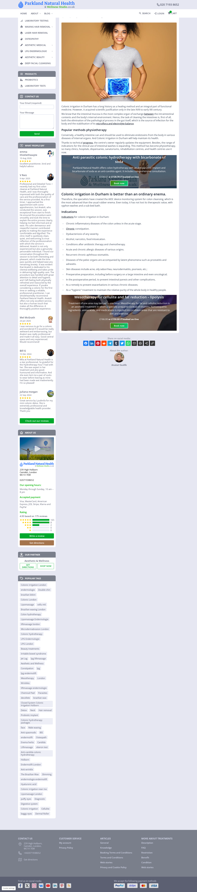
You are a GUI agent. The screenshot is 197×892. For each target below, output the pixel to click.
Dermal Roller (42, 813)
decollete (25, 697)
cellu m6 (41, 604)
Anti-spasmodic (28, 732)
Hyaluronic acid (28, 784)
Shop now (45, 566)
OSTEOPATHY (32, 38)
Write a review (36, 535)
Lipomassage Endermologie (34, 619)
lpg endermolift (28, 673)
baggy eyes (26, 813)
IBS (41, 732)
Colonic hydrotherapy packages (31, 721)
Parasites (42, 692)
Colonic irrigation (29, 808)
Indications (67, 216)
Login (160, 13)
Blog (47, 13)
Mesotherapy (27, 678)
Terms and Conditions (111, 857)
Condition (146, 862)
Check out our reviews (37, 420)
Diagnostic (40, 798)
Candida (41, 742)
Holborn (25, 759)
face (23, 727)
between (149, 114)
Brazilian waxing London (33, 609)
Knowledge (106, 847)
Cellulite (45, 808)
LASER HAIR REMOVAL (36, 32)
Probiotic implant (29, 715)
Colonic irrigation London (33, 584)
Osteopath (41, 737)
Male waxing (34, 727)
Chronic (70, 228)
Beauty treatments (30, 648)
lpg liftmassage (38, 658)
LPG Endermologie (30, 638)
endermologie (28, 589)
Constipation (27, 668)
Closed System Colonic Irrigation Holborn (32, 704)
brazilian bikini (28, 594)
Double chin (44, 589)
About (34, 13)
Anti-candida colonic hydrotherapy (31, 753)
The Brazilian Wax (30, 774)
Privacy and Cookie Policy (113, 867)
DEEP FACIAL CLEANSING (38, 63)
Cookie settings (8, 888)
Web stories (106, 862)
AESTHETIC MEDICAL (35, 45)
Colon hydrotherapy (31, 614)
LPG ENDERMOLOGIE (36, 51)
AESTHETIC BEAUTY (35, 57)
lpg (38, 668)
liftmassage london (30, 624)
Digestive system (29, 803)
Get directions (37, 542)
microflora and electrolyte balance (115, 123)
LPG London (27, 643)
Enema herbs (27, 742)
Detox (24, 710)
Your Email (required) (31, 103)
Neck (32, 710)
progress (88, 142)
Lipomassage (27, 604)
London (41, 678)
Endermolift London (31, 764)
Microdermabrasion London (35, 629)
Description (147, 842)
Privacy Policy (66, 847)
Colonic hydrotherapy (31, 634)
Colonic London (28, 599)
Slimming (46, 774)
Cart (174, 13)
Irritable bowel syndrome (33, 653)
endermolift (27, 737)
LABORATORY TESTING (36, 20)
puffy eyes (26, 798)
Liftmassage (27, 747)
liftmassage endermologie (34, 688)
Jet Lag (24, 658)
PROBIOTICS (31, 79)
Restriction (147, 852)
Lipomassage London (31, 794)
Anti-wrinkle (27, 769)
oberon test (42, 747)
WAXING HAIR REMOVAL (37, 26)
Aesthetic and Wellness (32, 663)
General (104, 842)
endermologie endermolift (34, 779)
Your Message (27, 112)
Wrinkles (25, 683)
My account (65, 842)
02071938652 (27, 480)
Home (23, 13)
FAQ (143, 847)
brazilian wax (39, 697)
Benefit (145, 857)
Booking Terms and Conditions (116, 852)
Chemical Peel (28, 692)
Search (146, 13)
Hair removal (45, 710)
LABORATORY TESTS (35, 85)
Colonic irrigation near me (34, 789)
